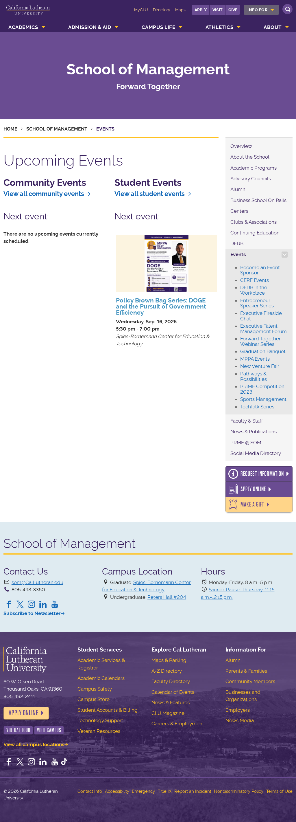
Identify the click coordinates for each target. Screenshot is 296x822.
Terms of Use (279, 791)
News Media (239, 720)
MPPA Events (255, 359)
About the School (249, 157)
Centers (239, 211)
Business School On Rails (258, 200)
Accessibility (117, 791)
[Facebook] (8, 605)
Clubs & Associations (253, 222)
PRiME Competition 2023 (262, 389)
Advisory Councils (250, 178)
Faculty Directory (170, 681)
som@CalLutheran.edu (37, 582)
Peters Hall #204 (166, 597)
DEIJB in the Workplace (253, 290)
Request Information (262, 473)
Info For (257, 10)
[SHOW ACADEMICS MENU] (43, 27)
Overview (241, 146)
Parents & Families (246, 671)
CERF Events (254, 280)
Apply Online (253, 489)
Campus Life (158, 27)
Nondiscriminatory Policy (238, 791)
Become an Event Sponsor (260, 270)
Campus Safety (94, 689)
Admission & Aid (89, 27)
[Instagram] (31, 605)
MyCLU (141, 10)
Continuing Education (255, 233)
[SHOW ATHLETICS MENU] (239, 27)
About (273, 27)
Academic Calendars (101, 678)
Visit (217, 10)
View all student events (149, 194)
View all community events (43, 194)
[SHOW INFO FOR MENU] (272, 10)
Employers (237, 710)
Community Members (250, 681)
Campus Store (93, 699)
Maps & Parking (168, 660)
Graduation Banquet (263, 351)
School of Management (148, 69)
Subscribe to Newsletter (32, 613)
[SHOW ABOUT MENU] (287, 27)
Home (10, 129)
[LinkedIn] (43, 605)
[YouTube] (54, 605)
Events (238, 254)
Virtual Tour (18, 730)
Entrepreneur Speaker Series (257, 303)
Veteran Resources (98, 731)
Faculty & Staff (246, 421)
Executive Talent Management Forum (263, 328)
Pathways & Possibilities (253, 376)
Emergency (143, 791)
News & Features (170, 702)
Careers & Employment (177, 723)
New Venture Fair (259, 366)
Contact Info (89, 791)
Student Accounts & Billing (107, 710)
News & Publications (253, 431)
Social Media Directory (255, 453)
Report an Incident (192, 791)
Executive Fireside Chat (261, 316)
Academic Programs (253, 168)
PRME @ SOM (245, 442)
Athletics (220, 27)
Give (232, 10)
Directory (161, 10)
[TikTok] (64, 762)
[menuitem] (261, 10)
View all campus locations (33, 744)
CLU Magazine (167, 713)
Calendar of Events (172, 692)
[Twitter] (20, 605)
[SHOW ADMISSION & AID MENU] (116, 27)
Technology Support (100, 720)
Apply (201, 10)
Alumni (238, 189)
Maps (180, 10)
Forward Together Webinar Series (260, 341)
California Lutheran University (28, 14)
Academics (23, 27)
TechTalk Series (257, 407)
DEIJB (236, 243)
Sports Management (263, 399)
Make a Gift (252, 504)
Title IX (164, 791)
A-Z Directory (166, 671)
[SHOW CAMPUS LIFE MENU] (181, 27)
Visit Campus (49, 730)
